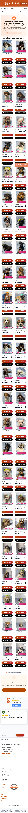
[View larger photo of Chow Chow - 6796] (12, 117)
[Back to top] (26, 735)
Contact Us (4, 796)
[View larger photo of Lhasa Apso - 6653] (25, 620)
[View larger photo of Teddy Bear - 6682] (25, 569)
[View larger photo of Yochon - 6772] (12, 243)
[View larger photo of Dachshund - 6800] (25, 92)
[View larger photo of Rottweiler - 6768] (12, 268)
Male (18, 54)
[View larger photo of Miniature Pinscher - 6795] (12, 142)
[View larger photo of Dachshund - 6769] (25, 268)
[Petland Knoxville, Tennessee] (6, 3)
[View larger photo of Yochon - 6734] (12, 494)
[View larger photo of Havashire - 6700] (25, 544)
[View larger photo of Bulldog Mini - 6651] (25, 645)
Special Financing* (3, 788)
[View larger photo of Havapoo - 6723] (25, 519)
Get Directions (7, 753)
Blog (2, 800)
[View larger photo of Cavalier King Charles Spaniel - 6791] (12, 217)
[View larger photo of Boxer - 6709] (12, 569)
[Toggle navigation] (2, 3)
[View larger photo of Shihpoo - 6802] (12, 42)
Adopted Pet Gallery (4, 793)
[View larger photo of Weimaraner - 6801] (12, 67)
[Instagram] (9, 780)
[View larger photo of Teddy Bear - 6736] (25, 494)
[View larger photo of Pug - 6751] (25, 293)
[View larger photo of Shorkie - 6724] (12, 519)
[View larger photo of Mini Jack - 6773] (25, 243)
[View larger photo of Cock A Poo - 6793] (25, 192)
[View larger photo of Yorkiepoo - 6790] (12, 192)
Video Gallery (4, 798)
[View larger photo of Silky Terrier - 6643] (12, 645)
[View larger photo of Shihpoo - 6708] (12, 544)
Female (5, 54)
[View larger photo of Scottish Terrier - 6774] (25, 217)
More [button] (26, 8)
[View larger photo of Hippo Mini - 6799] (12, 92)
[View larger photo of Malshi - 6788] (25, 142)
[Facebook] (3, 780)
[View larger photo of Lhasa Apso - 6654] (25, 595)
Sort (23, 12)
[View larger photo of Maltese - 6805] (25, 67)
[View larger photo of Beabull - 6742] (25, 318)
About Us (3, 791)
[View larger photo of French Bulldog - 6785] (25, 117)
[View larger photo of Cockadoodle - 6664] (12, 595)
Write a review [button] (16, 705)
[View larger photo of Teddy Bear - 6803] (25, 42)
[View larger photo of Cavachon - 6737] (12, 318)
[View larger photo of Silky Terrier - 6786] (25, 167)
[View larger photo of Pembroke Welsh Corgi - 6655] (12, 620)
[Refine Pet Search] (3, 12)
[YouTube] (6, 780)
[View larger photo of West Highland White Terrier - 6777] (12, 167)
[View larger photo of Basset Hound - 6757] (12, 293)
